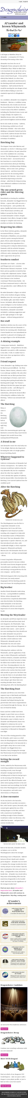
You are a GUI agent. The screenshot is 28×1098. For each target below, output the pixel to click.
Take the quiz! (5, 1086)
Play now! (4, 1029)
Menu (4, 17)
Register (25, 1)
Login (20, 1)
